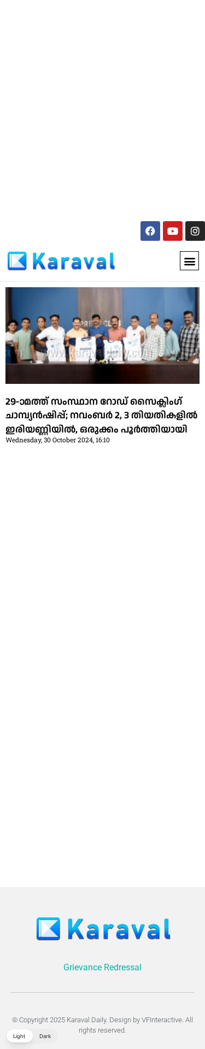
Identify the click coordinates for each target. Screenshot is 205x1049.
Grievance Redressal (102, 967)
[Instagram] (195, 231)
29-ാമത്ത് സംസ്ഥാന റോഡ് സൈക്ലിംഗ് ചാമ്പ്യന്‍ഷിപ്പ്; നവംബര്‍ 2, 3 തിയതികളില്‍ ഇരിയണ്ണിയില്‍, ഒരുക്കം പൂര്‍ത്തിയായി (101, 415)
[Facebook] (150, 231)
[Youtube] (173, 231)
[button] (189, 260)
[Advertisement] (102, 108)
